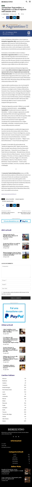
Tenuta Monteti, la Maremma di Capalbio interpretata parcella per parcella (10, 349)
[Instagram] (16, 437)
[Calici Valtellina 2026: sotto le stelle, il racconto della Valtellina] (22, 331)
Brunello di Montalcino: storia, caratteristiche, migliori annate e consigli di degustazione (12, 471)
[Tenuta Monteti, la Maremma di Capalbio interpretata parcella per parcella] (22, 350)
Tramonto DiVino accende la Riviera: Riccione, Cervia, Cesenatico (11, 245)
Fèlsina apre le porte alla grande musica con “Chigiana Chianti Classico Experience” (10, 358)
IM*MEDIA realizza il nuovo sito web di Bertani (8, 213)
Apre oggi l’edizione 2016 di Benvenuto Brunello (24, 213)
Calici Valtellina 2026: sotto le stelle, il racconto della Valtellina (10, 331)
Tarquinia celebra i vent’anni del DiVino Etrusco (9, 367)
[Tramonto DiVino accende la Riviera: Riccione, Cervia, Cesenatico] (25, 246)
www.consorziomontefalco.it (8, 194)
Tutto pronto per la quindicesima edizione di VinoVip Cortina (10, 236)
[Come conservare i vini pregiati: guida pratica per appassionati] (28, 480)
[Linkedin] (14, 17)
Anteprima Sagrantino (19, 199)
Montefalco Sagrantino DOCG (7, 201)
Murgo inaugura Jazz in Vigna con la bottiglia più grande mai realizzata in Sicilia (12, 254)
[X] (11, 17)
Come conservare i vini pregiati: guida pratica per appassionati (11, 478)
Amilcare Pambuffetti (10, 199)
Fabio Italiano (6, 14)
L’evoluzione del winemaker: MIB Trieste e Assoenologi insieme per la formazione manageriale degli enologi (10, 340)
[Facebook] (7, 17)
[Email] (17, 17)
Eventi (3, 5)
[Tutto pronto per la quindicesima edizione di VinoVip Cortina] (25, 237)
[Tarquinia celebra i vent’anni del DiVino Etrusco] (22, 367)
